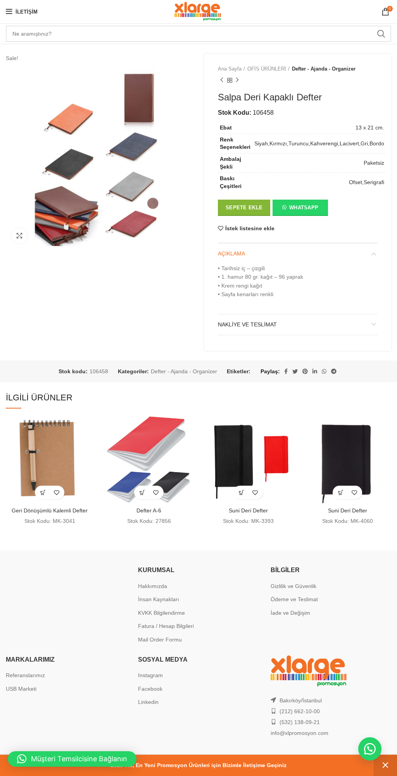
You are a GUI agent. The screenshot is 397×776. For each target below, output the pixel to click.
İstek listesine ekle (249, 228)
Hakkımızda (152, 586)
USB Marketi (21, 689)
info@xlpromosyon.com (299, 733)
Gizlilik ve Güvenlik (293, 586)
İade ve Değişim (290, 613)
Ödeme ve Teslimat (294, 599)
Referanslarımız (25, 675)
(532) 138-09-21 (300, 722)
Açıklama (231, 253)
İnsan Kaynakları (158, 599)
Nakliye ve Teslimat (247, 324)
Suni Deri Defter (248, 510)
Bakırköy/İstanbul (301, 700)
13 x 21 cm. (370, 127)
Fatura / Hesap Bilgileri (166, 626)
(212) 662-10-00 (300, 711)
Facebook (150, 689)
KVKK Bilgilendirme (161, 613)
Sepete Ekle (244, 207)
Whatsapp (303, 207)
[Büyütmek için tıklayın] (19, 235)
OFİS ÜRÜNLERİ (266, 69)
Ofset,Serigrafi (366, 182)
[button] (300, 209)
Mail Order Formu (160, 639)
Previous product (222, 80)
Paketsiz (374, 163)
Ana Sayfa (230, 69)
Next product (237, 80)
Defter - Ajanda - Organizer (324, 69)
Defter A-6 (148, 510)
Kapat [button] (385, 765)
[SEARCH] (380, 34)
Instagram (150, 675)
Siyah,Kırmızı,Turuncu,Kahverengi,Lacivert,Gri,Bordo (319, 143)
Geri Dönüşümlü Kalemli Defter (50, 510)
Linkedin (148, 702)
